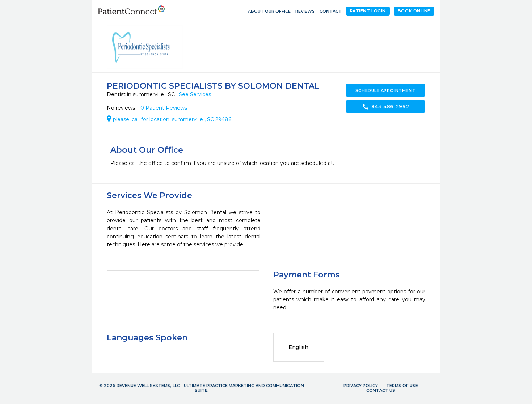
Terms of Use (402, 385)
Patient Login (368, 10)
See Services (195, 94)
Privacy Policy (360, 385)
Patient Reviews (163, 108)
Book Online (414, 10)
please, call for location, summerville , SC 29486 (172, 119)
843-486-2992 (385, 106)
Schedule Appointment (385, 90)
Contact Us (380, 390)
